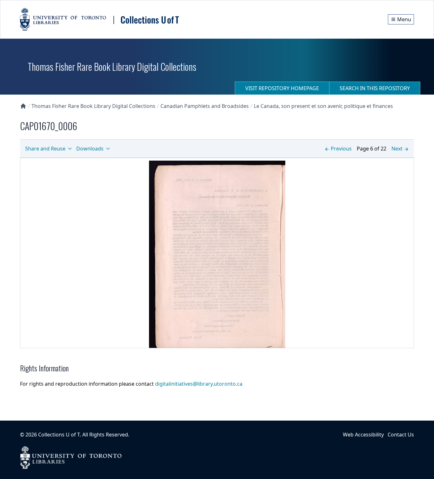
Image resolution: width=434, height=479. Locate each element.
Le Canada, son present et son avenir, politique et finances (323, 106)
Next (397, 148)
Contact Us (401, 434)
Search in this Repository (375, 88)
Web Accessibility (363, 434)
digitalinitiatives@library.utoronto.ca (198, 383)
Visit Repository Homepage (282, 88)
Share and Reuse (45, 148)
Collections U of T (59, 434)
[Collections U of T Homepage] (23, 106)
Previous (341, 148)
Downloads (90, 148)
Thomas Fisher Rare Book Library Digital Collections (93, 106)
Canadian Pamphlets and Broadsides (204, 106)
